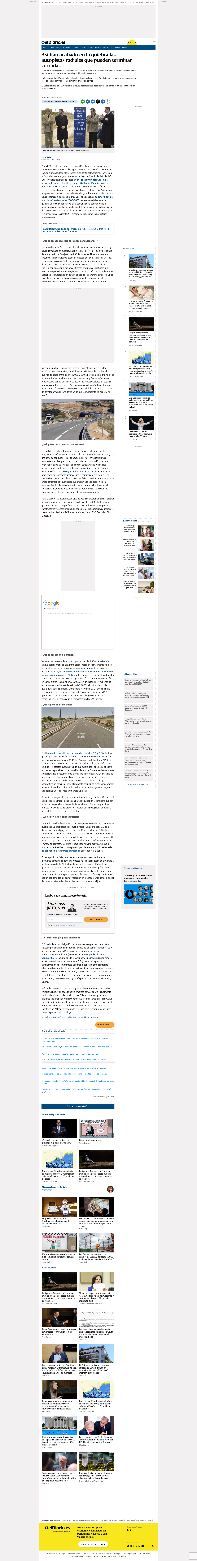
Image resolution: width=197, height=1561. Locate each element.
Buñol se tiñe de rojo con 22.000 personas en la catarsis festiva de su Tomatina (137, 708)
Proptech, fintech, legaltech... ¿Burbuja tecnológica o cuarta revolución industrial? (56, 1221)
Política (46, 47)
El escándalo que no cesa (90, 1140)
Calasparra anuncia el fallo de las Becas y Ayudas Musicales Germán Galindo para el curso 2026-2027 (138, 682)
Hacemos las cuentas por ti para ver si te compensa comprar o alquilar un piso (59, 1257)
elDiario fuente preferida (137, 1520)
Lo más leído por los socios (53, 1114)
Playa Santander (113, 1520)
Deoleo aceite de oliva (151, 2)
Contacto (88, 1556)
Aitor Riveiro (99, 1304)
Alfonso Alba (98, 1481)
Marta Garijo (46, 157)
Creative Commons (105, 1554)
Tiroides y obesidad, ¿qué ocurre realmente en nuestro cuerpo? (130, 543)
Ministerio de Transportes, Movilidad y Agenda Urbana (70, 1017)
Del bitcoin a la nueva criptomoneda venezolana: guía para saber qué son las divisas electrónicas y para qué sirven (96, 1222)
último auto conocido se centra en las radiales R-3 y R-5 (73, 753)
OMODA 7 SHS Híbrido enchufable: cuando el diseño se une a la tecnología (130, 557)
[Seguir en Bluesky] (128, 1546)
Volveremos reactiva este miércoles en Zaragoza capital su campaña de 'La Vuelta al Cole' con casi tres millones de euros (138, 774)
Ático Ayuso (59, 2)
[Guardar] (108, 101)
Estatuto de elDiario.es (133, 868)
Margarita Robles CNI (68, 2)
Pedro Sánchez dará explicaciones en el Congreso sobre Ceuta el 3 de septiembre (59, 1332)
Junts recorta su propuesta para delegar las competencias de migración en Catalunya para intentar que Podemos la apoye (57, 1405)
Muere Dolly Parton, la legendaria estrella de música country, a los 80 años (140, 433)
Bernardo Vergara (85, 1143)
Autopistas (95, 1017)
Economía (66, 47)
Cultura (83, 47)
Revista (95, 1556)
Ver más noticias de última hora (136, 785)
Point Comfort (121, 1520)
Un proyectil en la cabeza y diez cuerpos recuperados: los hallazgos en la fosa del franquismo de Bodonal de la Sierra (138, 748)
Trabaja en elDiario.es (73, 1554)
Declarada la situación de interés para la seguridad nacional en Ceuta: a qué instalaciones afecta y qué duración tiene (96, 1333)
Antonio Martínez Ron (86, 1182)
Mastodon (122, 1556)
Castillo (106, 1520)
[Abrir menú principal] (154, 42)
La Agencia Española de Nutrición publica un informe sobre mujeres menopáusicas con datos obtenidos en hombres (95, 1175)
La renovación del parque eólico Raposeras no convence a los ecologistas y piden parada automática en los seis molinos (138, 761)
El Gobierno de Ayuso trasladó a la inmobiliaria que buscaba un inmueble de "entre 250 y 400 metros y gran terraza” (141, 273)
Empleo (104, 2)
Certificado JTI (112, 1556)
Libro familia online (149, 1520)
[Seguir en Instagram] (139, 1546)
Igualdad (98, 47)
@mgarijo (48, 1190)
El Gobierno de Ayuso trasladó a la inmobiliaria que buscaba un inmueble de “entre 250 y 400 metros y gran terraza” (95, 1369)
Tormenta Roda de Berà (113, 2)
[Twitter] (98, 101)
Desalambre (107, 47)
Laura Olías (46, 1182)
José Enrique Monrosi (86, 1304)
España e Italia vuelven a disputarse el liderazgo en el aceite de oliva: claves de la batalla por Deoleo (96, 1476)
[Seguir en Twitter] (131, 1546)
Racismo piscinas (140, 2)
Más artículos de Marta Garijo (54, 1187)
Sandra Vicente (47, 1411)
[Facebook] (88, 101)
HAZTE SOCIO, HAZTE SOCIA (93, 1544)
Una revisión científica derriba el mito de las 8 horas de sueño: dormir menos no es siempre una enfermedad (141, 304)
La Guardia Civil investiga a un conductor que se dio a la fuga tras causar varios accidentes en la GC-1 (137, 695)
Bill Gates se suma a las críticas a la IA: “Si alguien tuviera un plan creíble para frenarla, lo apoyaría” (138, 734)
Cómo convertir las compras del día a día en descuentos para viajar (129, 585)
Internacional (56, 47)
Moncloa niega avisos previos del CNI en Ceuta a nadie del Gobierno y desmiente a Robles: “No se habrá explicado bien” (96, 1297)
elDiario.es (82, 1340)
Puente (101, 1520)
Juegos (124, 47)
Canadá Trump (131, 2)
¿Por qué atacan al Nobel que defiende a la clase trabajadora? (56, 1141)
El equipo (62, 1554)
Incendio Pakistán (89, 2)
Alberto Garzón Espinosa (50, 1146)
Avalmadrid (98, 2)
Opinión (76, 47)
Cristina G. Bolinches (86, 1481)
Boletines (103, 1556)
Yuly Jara (54, 1182)
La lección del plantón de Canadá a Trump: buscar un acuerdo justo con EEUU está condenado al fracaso (96, 1440)
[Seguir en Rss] (153, 1546)
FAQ (139, 1554)
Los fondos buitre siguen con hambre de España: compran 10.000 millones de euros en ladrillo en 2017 (96, 1257)
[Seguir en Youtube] (142, 1546)
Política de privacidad (129, 1554)
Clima (90, 47)
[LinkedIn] (103, 101)
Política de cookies (77, 1556)
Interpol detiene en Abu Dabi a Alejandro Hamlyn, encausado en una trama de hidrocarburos (138, 721)
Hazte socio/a (132, 43)
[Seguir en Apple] (130, 1530)
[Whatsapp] (83, 101)
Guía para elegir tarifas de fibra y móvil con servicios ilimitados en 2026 (129, 529)
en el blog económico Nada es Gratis (78, 471)
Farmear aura (94, 1520)
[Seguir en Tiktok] (147, 1546)
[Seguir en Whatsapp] (150, 1546)
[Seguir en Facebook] (133, 1546)
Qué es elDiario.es (51, 1554)
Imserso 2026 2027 (66, 1520)
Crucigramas (57, 1520)
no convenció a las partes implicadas (60, 850)
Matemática (75, 1520)
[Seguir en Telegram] (136, 1546)
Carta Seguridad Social (84, 1520)
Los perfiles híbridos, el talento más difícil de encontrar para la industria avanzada (129, 572)
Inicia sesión (142, 43)
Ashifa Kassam (47, 1447)
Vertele (117, 47)
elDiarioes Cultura (134, 439)
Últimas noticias (130, 674)
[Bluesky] (93, 101)
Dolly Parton (123, 2)
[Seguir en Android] (127, 1530)
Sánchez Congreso (79, 2)
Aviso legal (116, 1554)
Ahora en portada (49, 1267)
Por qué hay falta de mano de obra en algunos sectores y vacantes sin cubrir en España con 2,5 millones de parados (58, 1175)
